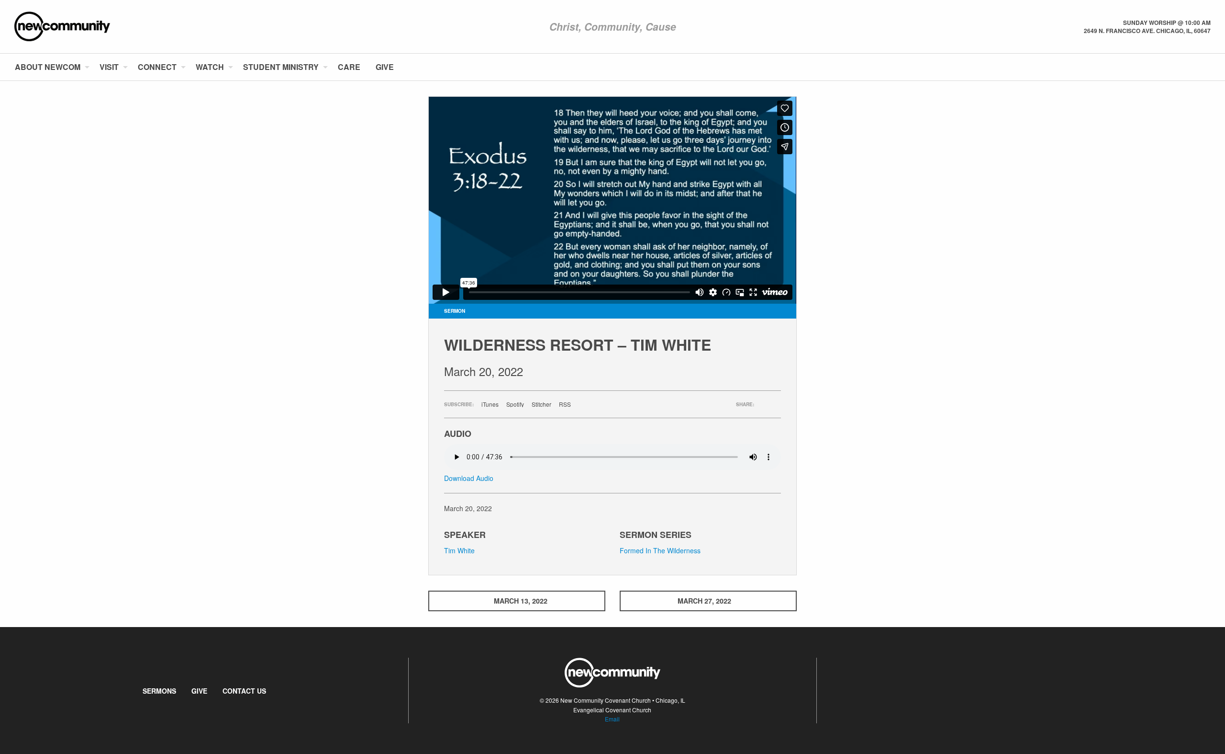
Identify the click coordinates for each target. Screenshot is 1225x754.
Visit (109, 66)
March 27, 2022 (704, 600)
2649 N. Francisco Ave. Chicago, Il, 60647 (1147, 30)
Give (385, 66)
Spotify (515, 404)
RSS (565, 404)
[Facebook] (1195, 67)
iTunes (490, 404)
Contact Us (244, 691)
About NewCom (47, 66)
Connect (157, 66)
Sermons (159, 691)
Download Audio (468, 478)
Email (612, 719)
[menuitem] (49, 67)
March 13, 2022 (520, 600)
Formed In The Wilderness (660, 550)
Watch (210, 66)
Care (349, 66)
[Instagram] (1210, 67)
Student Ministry (281, 66)
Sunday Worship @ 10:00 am (1167, 22)
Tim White (459, 550)
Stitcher (541, 404)
